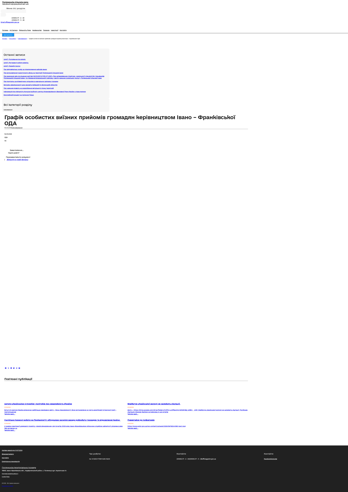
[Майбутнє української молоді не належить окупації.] (188, 400)
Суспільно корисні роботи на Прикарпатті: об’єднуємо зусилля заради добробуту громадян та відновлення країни (62, 419)
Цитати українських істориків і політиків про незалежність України (38, 403)
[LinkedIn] (11, 368)
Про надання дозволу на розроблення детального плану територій (29, 87)
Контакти (63, 29)
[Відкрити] (15, 8)
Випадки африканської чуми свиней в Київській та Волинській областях (30, 84)
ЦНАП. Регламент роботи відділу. (16, 62)
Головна (5, 29)
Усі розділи (12, 38)
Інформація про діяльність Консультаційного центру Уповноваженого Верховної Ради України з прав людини (45, 91)
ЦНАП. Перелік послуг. (12, 65)
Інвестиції (54, 29)
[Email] (19, 368)
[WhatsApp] (14, 368)
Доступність (8, 34)
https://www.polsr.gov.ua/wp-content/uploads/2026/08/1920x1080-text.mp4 (157, 426)
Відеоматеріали (8, 454)
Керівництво (37, 29)
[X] (8, 368)
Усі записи (13, 29)
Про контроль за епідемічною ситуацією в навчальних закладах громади (31, 81)
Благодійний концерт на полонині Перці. (19, 94)
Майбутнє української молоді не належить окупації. (154, 403)
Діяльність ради (25, 29)
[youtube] (3, 24)
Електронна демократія (11, 461)
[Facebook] (1, 24)
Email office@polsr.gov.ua (10, 22)
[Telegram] (16, 368)
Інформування (22, 38)
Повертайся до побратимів (141, 419)
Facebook (267, 458)
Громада (46, 29)
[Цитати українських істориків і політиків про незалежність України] (64, 400)
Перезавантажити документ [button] (17, 156)
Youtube (274, 458)
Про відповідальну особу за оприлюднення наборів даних (25, 69)
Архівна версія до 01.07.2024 (12, 450)
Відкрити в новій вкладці (17, 159)
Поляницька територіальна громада (19, 467)
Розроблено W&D (7, 485)
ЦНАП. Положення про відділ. (15, 59)
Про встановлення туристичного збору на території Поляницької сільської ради (33, 72)
